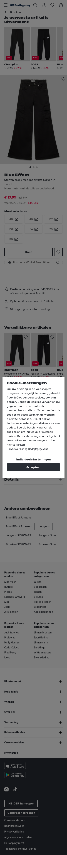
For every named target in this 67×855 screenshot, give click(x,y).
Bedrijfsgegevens (38, 449)
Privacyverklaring (17, 449)
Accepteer (33, 467)
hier (9, 444)
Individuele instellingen (33, 459)
